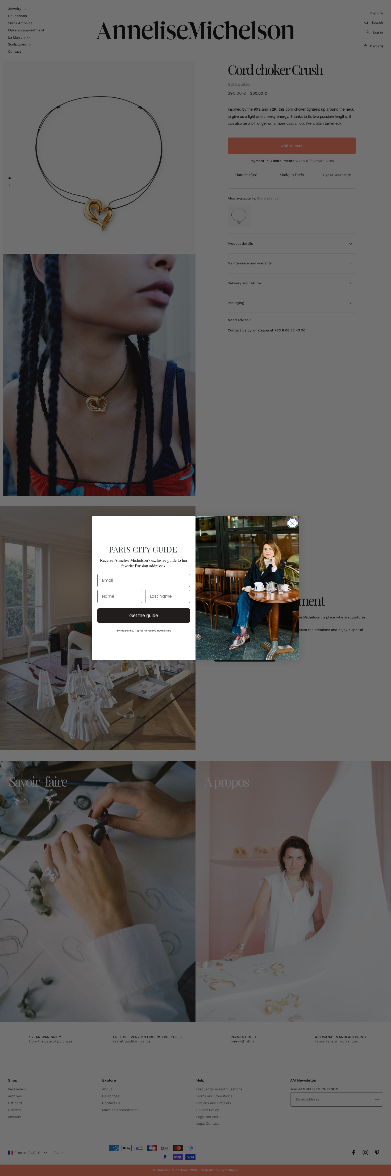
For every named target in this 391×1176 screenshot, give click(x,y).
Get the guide (143, 615)
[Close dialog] (292, 523)
